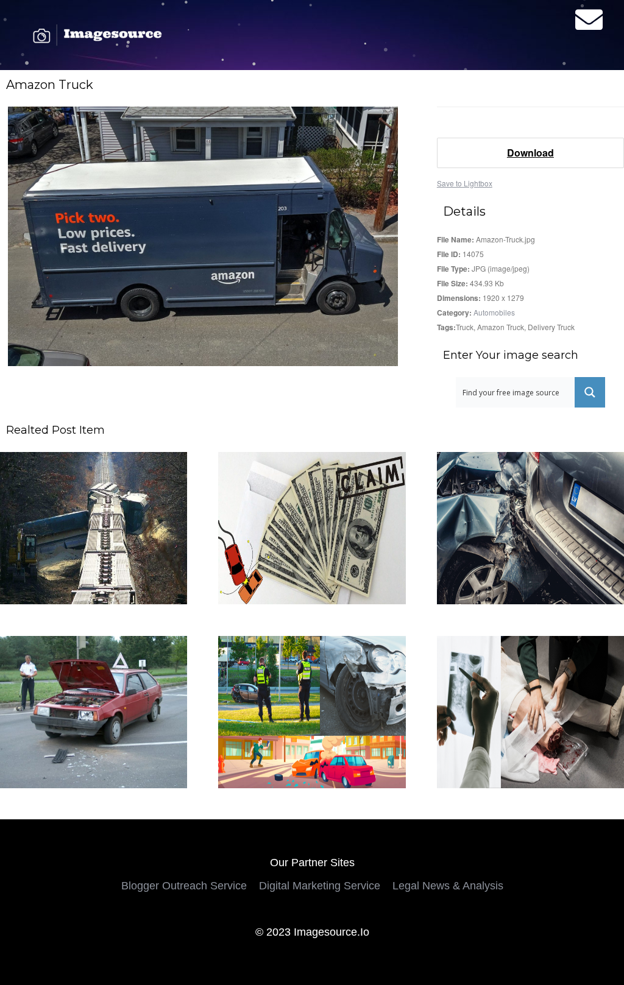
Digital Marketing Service (319, 886)
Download (530, 153)
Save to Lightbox (464, 183)
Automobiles (494, 312)
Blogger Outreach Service (184, 886)
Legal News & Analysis (447, 886)
